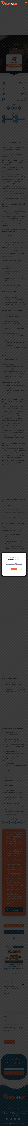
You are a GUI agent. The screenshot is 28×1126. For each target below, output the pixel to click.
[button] (25, 2)
